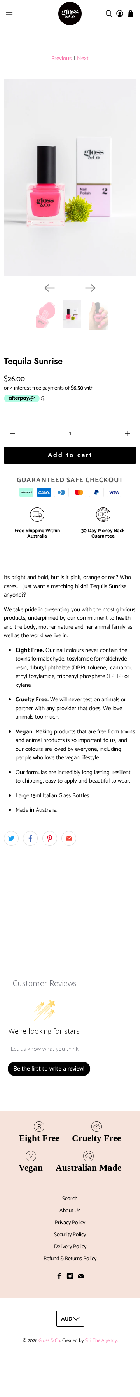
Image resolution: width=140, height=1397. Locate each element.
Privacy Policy (70, 1222)
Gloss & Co (49, 1341)
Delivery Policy (70, 1246)
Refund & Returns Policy (70, 1258)
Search (70, 1198)
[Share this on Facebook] (30, 838)
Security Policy (70, 1234)
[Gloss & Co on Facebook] (59, 1278)
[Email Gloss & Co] (80, 1278)
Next (83, 58)
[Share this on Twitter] (11, 838)
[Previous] (49, 288)
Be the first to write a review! (49, 1068)
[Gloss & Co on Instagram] (70, 1278)
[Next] (90, 288)
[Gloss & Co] (70, 13)
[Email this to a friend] (68, 838)
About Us (70, 1210)
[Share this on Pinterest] (49, 838)
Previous (61, 58)
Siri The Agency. (101, 1341)
